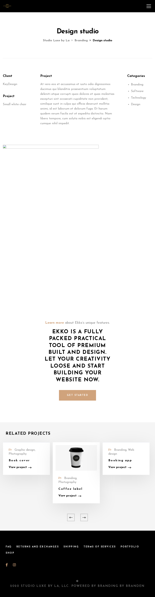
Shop (10, 553)
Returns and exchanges (37, 547)
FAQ (9, 547)
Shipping (71, 547)
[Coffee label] (76, 457)
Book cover (19, 460)
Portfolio (130, 547)
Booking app (120, 460)
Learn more (54, 323)
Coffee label (70, 488)
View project (18, 467)
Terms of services (100, 547)
